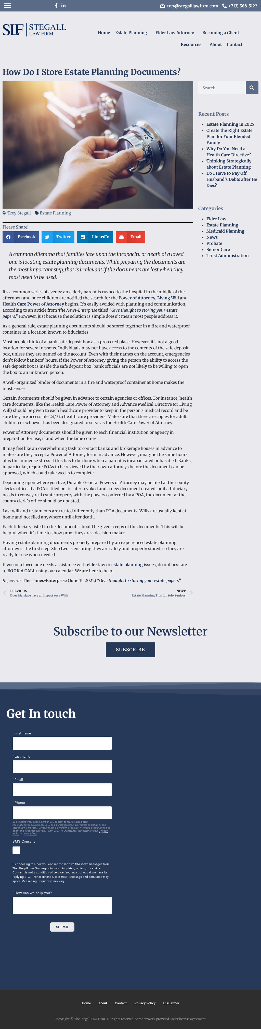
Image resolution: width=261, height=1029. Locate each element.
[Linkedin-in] (63, 5)
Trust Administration (227, 255)
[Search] (252, 87)
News (212, 237)
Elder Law (216, 218)
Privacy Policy (144, 1003)
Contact (234, 44)
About (216, 44)
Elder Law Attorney (174, 32)
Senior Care (218, 249)
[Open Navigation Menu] (7, 5)
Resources (191, 44)
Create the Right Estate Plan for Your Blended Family (229, 136)
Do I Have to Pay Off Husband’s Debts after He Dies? (231, 179)
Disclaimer (171, 1003)
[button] (21, 237)
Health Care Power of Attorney (33, 304)
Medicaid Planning (225, 231)
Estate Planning (131, 32)
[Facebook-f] (56, 5)
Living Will (168, 297)
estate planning (127, 564)
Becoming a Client (220, 32)
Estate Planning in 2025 (230, 124)
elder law (96, 564)
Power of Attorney (137, 297)
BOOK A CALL (21, 570)
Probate (214, 243)
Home (104, 32)
